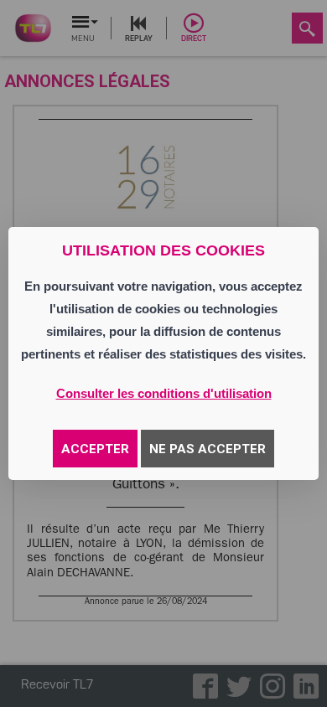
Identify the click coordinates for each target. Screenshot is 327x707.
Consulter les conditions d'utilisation (164, 393)
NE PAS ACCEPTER (207, 449)
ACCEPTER (95, 449)
